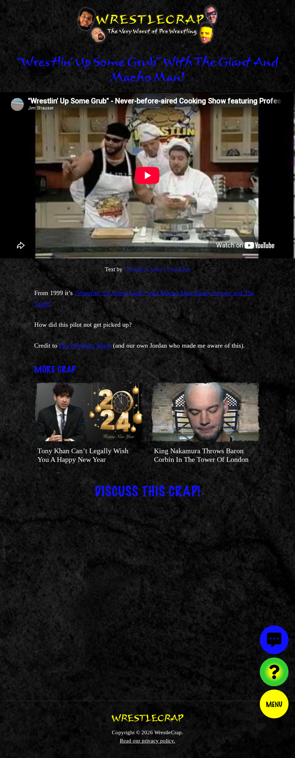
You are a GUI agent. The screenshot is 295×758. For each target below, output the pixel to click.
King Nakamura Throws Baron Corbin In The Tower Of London (201, 455)
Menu (274, 704)
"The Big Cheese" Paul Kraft (157, 269)
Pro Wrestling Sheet (86, 345)
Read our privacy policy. (147, 740)
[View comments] (274, 639)
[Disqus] (147, 595)
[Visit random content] (274, 671)
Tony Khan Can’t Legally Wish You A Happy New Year (82, 455)
